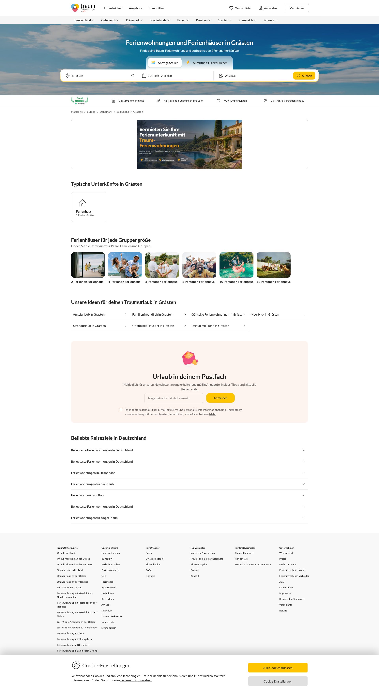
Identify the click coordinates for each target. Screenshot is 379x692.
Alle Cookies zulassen (278, 667)
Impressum (285, 593)
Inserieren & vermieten (202, 552)
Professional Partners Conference (253, 564)
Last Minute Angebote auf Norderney (77, 627)
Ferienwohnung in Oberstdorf (73, 644)
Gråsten (138, 111)
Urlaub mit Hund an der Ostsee (73, 558)
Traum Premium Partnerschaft (206, 558)
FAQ (148, 570)
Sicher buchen (153, 564)
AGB (281, 581)
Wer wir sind (286, 552)
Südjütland (123, 111)
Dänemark (106, 111)
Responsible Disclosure (291, 598)
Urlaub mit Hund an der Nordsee (74, 564)
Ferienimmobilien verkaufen (294, 575)
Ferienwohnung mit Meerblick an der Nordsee (77, 604)
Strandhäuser (108, 627)
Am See (105, 604)
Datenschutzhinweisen (136, 680)
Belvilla (283, 610)
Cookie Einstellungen (278, 681)
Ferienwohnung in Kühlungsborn (75, 639)
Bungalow (106, 558)
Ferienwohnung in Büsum (70, 633)
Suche (149, 552)
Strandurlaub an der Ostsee (71, 575)
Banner (194, 570)
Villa (103, 575)
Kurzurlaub (107, 598)
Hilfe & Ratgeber (199, 564)
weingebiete (107, 622)
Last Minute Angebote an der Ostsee (76, 621)
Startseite (77, 111)
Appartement (108, 587)
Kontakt (150, 575)
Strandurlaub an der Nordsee (72, 581)
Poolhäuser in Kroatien (69, 587)
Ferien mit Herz (287, 564)
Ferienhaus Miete (110, 564)
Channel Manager (244, 552)
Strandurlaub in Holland (70, 570)
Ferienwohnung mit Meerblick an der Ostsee (77, 614)
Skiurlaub (106, 610)
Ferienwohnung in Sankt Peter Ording (77, 650)
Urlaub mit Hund (66, 552)
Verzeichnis (285, 604)
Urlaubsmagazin (154, 558)
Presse (282, 558)
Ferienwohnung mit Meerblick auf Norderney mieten (75, 595)
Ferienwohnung (110, 570)
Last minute (107, 593)
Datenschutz (286, 587)
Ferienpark (107, 581)
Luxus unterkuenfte (111, 616)
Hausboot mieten (110, 552)
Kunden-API (241, 558)
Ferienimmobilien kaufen (292, 570)
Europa (91, 111)
